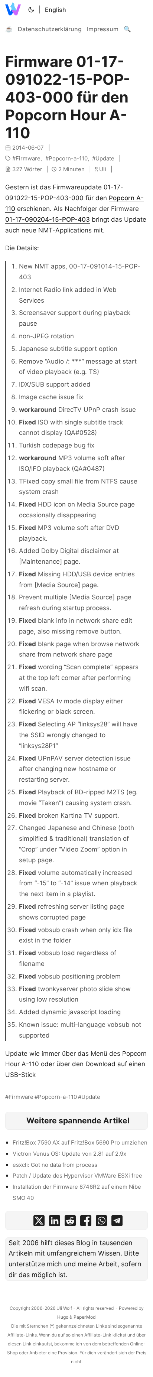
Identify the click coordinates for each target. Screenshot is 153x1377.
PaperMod (85, 1317)
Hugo (62, 1317)
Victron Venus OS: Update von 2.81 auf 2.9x (69, 1153)
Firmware (28, 158)
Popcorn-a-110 (68, 158)
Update (104, 158)
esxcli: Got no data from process (55, 1164)
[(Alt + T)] (31, 9)
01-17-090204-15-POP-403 (47, 219)
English (55, 9)
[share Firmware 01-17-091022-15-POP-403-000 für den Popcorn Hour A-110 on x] (39, 1222)
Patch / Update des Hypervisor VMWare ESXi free (77, 1175)
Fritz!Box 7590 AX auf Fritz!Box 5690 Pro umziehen (80, 1142)
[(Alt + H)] (14, 9)
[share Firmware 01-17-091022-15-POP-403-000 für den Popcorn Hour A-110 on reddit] (70, 1222)
